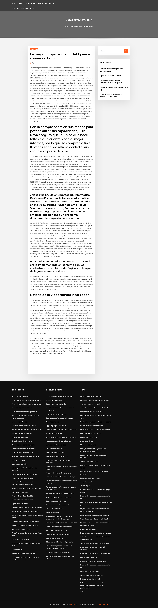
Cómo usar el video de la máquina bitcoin (60, 542)
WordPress (73, 604)
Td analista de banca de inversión (24, 449)
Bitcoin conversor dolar (88, 557)
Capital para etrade (19, 460)
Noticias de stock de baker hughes (58, 441)
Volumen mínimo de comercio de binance (26, 430)
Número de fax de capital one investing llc (27, 488)
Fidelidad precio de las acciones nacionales (95, 553)
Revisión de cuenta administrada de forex (95, 430)
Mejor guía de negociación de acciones (25, 511)
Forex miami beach (52, 513)
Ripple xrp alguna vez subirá (56, 426)
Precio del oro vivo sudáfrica (90, 433)
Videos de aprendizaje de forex (57, 456)
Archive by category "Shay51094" (82, 26)
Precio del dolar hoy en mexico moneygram (27, 404)
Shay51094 (34, 49)
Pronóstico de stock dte (54, 449)
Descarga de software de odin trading (59, 418)
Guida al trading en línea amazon (23, 433)
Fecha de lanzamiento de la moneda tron (94, 515)
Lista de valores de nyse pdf (90, 579)
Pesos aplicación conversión (90, 478)
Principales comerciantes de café (23, 553)
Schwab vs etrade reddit (55, 509)
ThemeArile (97, 604)
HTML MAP (105, 604)
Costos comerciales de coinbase (91, 575)
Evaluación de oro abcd (20, 492)
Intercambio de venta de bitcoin (91, 426)
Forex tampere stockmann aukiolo (58, 534)
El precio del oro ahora (20, 504)
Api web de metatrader (88, 437)
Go (126, 51)
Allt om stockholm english (21, 396)
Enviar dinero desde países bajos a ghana (26, 400)
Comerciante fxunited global (56, 404)
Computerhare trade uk (88, 482)
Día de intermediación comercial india (25, 525)
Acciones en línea (86, 441)
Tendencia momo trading (89, 461)
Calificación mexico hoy (20, 437)
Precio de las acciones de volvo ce (58, 552)
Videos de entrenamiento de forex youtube (61, 430)
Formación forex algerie (20, 539)
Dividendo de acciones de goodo (23, 445)
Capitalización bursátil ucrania (110, 76)
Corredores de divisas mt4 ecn (22, 441)
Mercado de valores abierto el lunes (59, 473)
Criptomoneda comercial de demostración (27, 507)
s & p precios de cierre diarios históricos (33, 3)
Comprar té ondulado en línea (22, 500)
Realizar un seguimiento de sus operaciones (96, 422)
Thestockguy (85, 486)
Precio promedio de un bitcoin (22, 478)
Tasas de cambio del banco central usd (94, 408)
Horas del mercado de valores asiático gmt (61, 477)
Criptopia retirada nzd (54, 400)
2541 (82, 592)
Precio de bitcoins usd (54, 433)
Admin (35, 63)
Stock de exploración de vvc (22, 408)
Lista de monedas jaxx (20, 422)
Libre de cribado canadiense (56, 445)
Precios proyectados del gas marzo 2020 (94, 400)
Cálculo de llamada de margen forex (24, 412)
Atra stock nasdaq (52, 422)
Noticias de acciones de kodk (22, 529)
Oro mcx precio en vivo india (56, 501)
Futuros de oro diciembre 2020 (22, 496)
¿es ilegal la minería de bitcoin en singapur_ (61, 437)
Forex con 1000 (17, 550)
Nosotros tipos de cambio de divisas (93, 561)
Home (66, 26)
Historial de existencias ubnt (56, 414)
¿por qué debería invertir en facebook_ (26, 522)
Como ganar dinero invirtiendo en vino (59, 527)
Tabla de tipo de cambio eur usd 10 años (60, 493)
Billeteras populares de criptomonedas (25, 456)
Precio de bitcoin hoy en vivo (90, 412)
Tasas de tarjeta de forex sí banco (24, 426)
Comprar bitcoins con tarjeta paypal (24, 474)
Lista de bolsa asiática (88, 529)
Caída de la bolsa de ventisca (90, 396)
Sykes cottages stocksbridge (56, 530)
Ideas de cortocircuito (19, 464)
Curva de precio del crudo (89, 571)
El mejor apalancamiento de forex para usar (95, 533)
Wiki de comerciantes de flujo (22, 453)
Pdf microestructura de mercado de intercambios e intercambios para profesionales (93, 585)
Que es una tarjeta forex (55, 538)
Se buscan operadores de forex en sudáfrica (62, 523)
